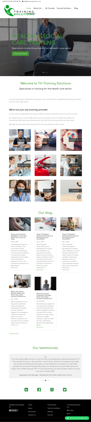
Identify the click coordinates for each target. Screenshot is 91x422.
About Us (37, 8)
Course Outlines (63, 8)
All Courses (49, 8)
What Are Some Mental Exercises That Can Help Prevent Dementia (18, 294)
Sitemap (50, 411)
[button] (42, 380)
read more (14, 267)
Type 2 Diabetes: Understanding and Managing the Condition (70, 236)
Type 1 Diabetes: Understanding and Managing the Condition (44, 236)
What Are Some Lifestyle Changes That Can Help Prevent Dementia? (44, 296)
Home (28, 8)
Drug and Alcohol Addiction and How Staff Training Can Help (19, 236)
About (30, 408)
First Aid (50, 415)
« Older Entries (14, 333)
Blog (76, 8)
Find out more (20, 54)
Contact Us (30, 13)
